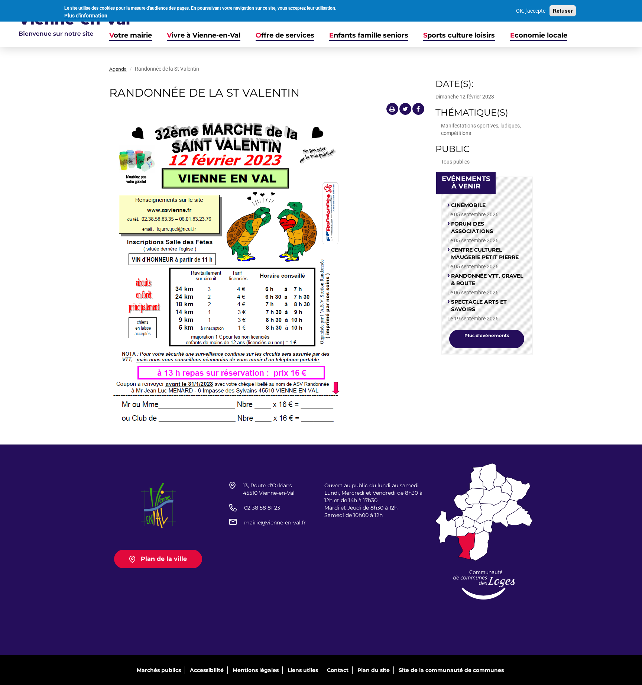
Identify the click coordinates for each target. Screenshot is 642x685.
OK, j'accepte (530, 11)
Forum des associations (472, 227)
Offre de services (285, 35)
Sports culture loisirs (459, 35)
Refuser (563, 11)
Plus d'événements (486, 335)
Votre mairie (130, 35)
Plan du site (373, 670)
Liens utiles (303, 670)
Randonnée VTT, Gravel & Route (487, 279)
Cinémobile (468, 205)
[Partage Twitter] (405, 109)
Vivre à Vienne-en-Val (203, 35)
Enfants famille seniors (368, 35)
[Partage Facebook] (418, 109)
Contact (337, 670)
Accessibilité (207, 670)
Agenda (118, 69)
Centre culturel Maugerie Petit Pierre (485, 253)
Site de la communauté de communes (451, 670)
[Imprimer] (392, 109)
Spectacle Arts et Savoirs (479, 305)
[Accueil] (65, 23)
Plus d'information (85, 16)
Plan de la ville (164, 558)
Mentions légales (256, 670)
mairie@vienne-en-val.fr (275, 522)
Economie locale (538, 35)
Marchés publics (159, 670)
